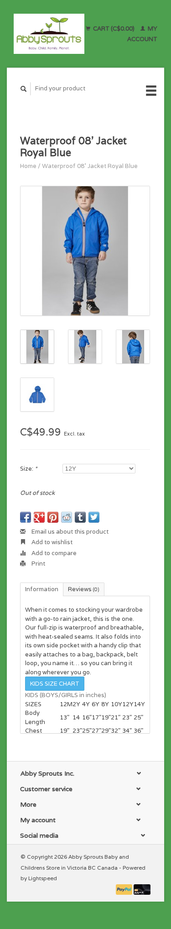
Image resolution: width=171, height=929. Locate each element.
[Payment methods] (125, 888)
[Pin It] (52, 517)
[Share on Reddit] (66, 517)
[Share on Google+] (39, 517)
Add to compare (53, 553)
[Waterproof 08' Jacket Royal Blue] (85, 250)
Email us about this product (69, 531)
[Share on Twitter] (93, 517)
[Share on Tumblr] (80, 517)
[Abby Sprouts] (49, 34)
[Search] (24, 88)
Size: (28, 468)
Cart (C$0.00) (114, 28)
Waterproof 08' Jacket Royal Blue (90, 166)
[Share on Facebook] (25, 517)
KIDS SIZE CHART (54, 684)
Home (28, 166)
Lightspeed (42, 878)
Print (37, 563)
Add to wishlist (51, 542)
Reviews (83, 589)
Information (41, 589)
